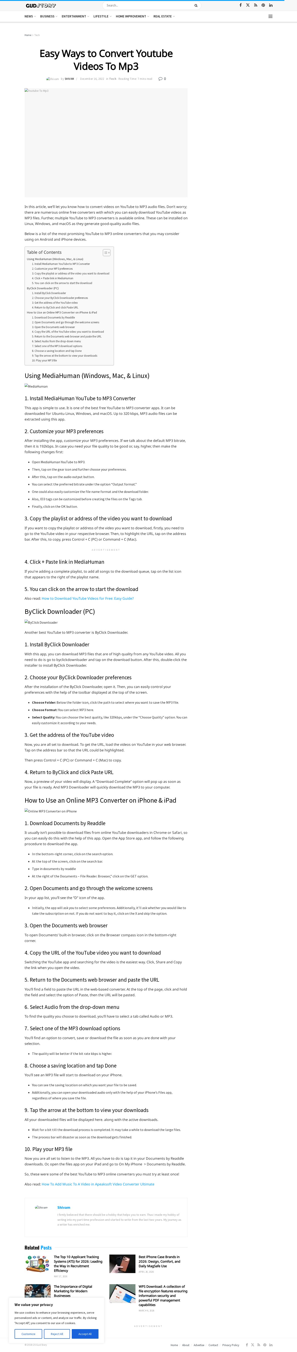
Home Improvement (131, 16)
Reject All (57, 1334)
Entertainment (74, 16)
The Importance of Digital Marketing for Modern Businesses (73, 1291)
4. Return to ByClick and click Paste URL (55, 307)
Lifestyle (100, 16)
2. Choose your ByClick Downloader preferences (60, 298)
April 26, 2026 (146, 1271)
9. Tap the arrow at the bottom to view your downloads (64, 356)
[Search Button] (196, 5)
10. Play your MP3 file (44, 360)
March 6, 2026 (146, 1310)
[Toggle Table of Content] (104, 252)
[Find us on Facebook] (240, 5)
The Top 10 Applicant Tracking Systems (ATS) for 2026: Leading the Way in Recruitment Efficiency (78, 1264)
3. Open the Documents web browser (53, 327)
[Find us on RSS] (255, 5)
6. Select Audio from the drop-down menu (56, 341)
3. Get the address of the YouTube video (55, 303)
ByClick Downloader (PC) (43, 288)
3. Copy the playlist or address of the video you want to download (70, 273)
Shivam (69, 79)
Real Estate (163, 16)
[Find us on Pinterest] (263, 5)
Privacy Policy (230, 1345)
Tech (37, 35)
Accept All (85, 1334)
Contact (213, 1345)
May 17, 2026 (60, 1276)
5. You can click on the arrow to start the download (62, 283)
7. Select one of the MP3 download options (57, 346)
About (185, 1345)
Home (28, 35)
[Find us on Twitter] (248, 5)
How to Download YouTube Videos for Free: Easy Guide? (88, 598)
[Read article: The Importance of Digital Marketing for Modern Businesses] (38, 1293)
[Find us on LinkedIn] (270, 5)
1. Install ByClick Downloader (49, 293)
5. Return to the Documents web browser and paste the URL (67, 336)
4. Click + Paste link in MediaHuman (52, 278)
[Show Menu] (270, 16)
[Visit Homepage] (41, 5)
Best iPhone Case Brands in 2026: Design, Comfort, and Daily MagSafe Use (159, 1261)
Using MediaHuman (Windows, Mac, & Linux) (55, 259)
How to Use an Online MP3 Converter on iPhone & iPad (62, 312)
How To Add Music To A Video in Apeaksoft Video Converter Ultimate (98, 1184)
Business (47, 16)
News (29, 16)
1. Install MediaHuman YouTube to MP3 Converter (61, 264)
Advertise (199, 1345)
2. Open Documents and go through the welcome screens (65, 322)
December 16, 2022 (92, 79)
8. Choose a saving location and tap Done (57, 351)
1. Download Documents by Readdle (53, 317)
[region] (56, 1320)
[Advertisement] (234, 65)
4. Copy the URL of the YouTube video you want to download (68, 332)
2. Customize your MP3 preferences (52, 269)
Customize (28, 1334)
